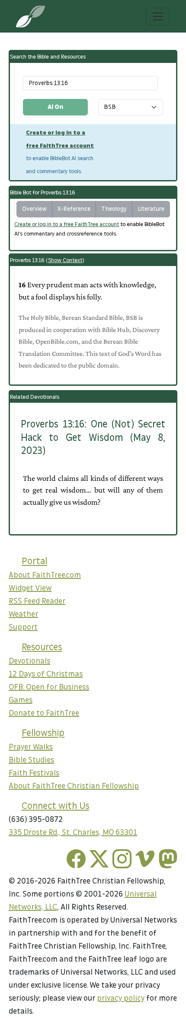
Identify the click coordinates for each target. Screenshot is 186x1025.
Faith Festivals (34, 773)
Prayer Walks (31, 747)
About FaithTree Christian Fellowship (74, 786)
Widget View (30, 588)
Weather (23, 614)
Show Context (65, 260)
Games (20, 700)
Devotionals (29, 661)
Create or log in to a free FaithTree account (66, 224)
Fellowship (43, 733)
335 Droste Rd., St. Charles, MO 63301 (73, 833)
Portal (34, 561)
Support (23, 627)
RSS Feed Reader (37, 601)
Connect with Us (55, 806)
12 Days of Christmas (46, 674)
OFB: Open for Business (49, 687)
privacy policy (120, 998)
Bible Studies (31, 760)
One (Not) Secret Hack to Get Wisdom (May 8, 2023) (93, 437)
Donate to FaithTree (44, 713)
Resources (42, 647)
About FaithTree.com (45, 575)
